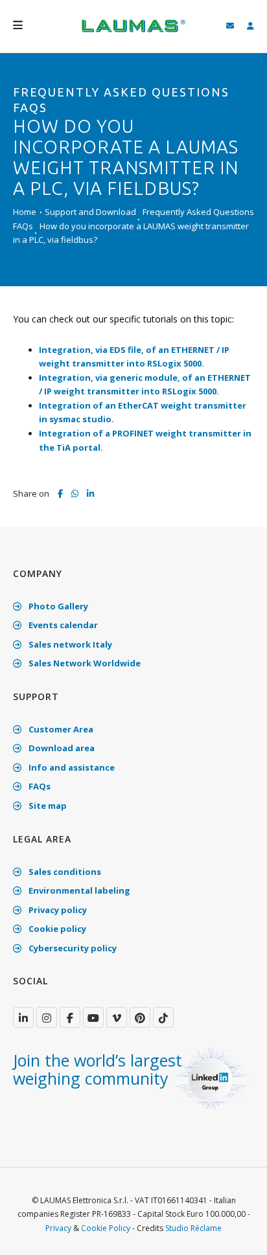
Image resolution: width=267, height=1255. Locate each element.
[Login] (250, 26)
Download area (61, 748)
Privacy (58, 1228)
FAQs (39, 786)
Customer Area (60, 729)
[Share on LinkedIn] (90, 494)
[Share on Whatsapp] (74, 493)
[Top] (237, 1232)
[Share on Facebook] (60, 494)
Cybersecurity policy (72, 948)
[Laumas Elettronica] (133, 32)
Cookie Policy (105, 1228)
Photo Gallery (57, 606)
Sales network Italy (69, 644)
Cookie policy (56, 928)
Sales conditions (64, 871)
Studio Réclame (193, 1228)
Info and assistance (71, 767)
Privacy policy (57, 910)
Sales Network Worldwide (84, 663)
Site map (47, 805)
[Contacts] (230, 26)
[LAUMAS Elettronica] (23, 1017)
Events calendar (62, 625)
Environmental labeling (78, 890)
